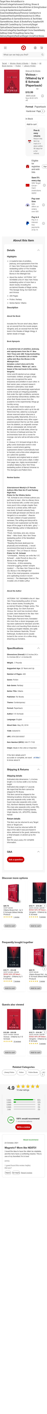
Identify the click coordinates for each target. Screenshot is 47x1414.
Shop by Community (23, 24)
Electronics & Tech (28, 18)
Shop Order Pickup (10, 33)
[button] (32, 89)
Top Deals (17, 30)
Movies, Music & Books (17, 21)
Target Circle (28, 36)
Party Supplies (33, 21)
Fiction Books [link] (33, 1072)
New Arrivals (26, 27)
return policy (19, 840)
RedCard (19, 36)
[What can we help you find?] (23, 54)
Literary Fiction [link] (9, 1072)
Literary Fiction (30, 66)
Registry (11, 36)
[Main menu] (5, 48)
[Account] (35, 48)
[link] (32, 89)
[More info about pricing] (42, 95)
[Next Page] (42, 111)
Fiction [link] (21, 1072)
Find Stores (39, 36)
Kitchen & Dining (31, 7)
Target (4, 63)
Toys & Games (14, 18)
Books (33, 63)
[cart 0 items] (41, 48)
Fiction (18, 66)
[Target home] (23, 47)
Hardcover (30, 111)
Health (15, 16)
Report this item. (36, 757)
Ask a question (16, 859)
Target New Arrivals (8, 1)
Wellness (22, 16)
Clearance (16, 27)
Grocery (17, 10)
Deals (9, 27)
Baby (11, 13)
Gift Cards (9, 24)
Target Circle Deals (30, 30)
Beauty (17, 13)
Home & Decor (17, 7)
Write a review (23, 1127)
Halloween (18, 4)
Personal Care (26, 13)
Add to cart (32, 124)
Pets (10, 16)
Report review (26, 1173)
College (9, 4)
